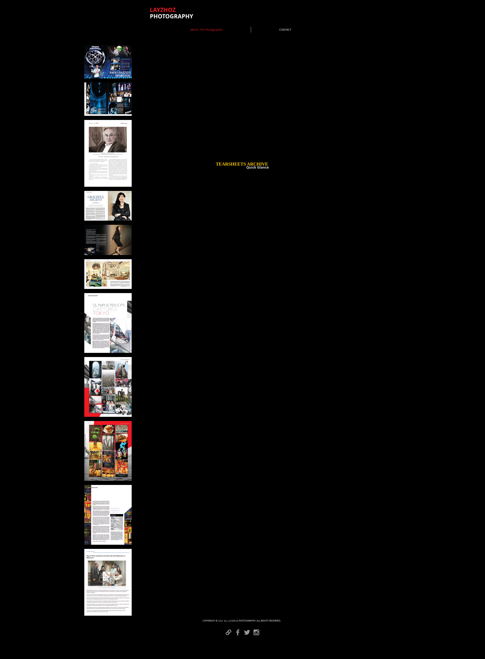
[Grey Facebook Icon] (238, 632)
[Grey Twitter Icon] (247, 632)
